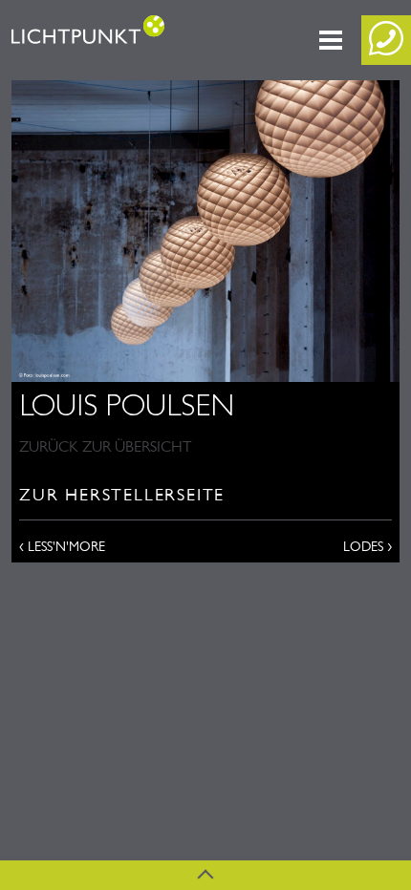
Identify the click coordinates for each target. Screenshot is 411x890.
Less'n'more (62, 545)
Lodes (367, 545)
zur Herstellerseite (122, 494)
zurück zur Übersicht (105, 446)
